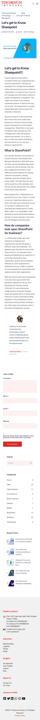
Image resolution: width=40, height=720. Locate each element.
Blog (4, 671)
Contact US (7, 683)
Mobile (9, 508)
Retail (5, 651)
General (10, 503)
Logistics (6, 646)
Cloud (9, 480)
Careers (6, 668)
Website (6, 421)
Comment (7, 378)
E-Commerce (12, 494)
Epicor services (12, 499)
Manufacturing (8, 644)
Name (6, 396)
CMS (8, 485)
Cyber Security (12, 489)
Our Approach (8, 663)
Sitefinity (10, 517)
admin (20, 32)
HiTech (5, 649)
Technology (30, 32)
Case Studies (8, 666)
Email (5, 409)
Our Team (6, 685)
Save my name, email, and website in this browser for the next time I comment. (18, 436)
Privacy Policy (20, 716)
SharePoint (11, 513)
